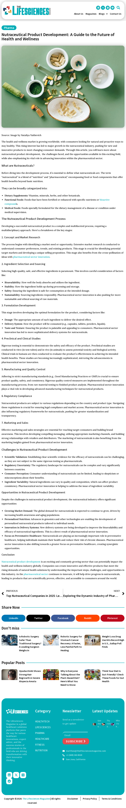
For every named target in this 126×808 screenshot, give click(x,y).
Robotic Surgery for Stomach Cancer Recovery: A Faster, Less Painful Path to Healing (71, 643)
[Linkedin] (98, 8)
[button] (118, 8)
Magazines (91, 13)
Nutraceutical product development (21, 561)
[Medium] (108, 8)
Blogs (102, 13)
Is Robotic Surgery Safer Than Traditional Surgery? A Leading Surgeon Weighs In (30, 643)
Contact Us (115, 13)
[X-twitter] (103, 8)
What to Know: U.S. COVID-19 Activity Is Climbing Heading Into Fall (118, 723)
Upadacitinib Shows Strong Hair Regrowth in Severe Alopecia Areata (99, 723)
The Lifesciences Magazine (36, 798)
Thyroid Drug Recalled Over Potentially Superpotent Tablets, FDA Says (109, 723)
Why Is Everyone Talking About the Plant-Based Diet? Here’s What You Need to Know (70, 677)
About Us (78, 13)
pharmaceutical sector (36, 574)
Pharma (9, 28)
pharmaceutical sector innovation (31, 256)
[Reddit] (112, 8)
